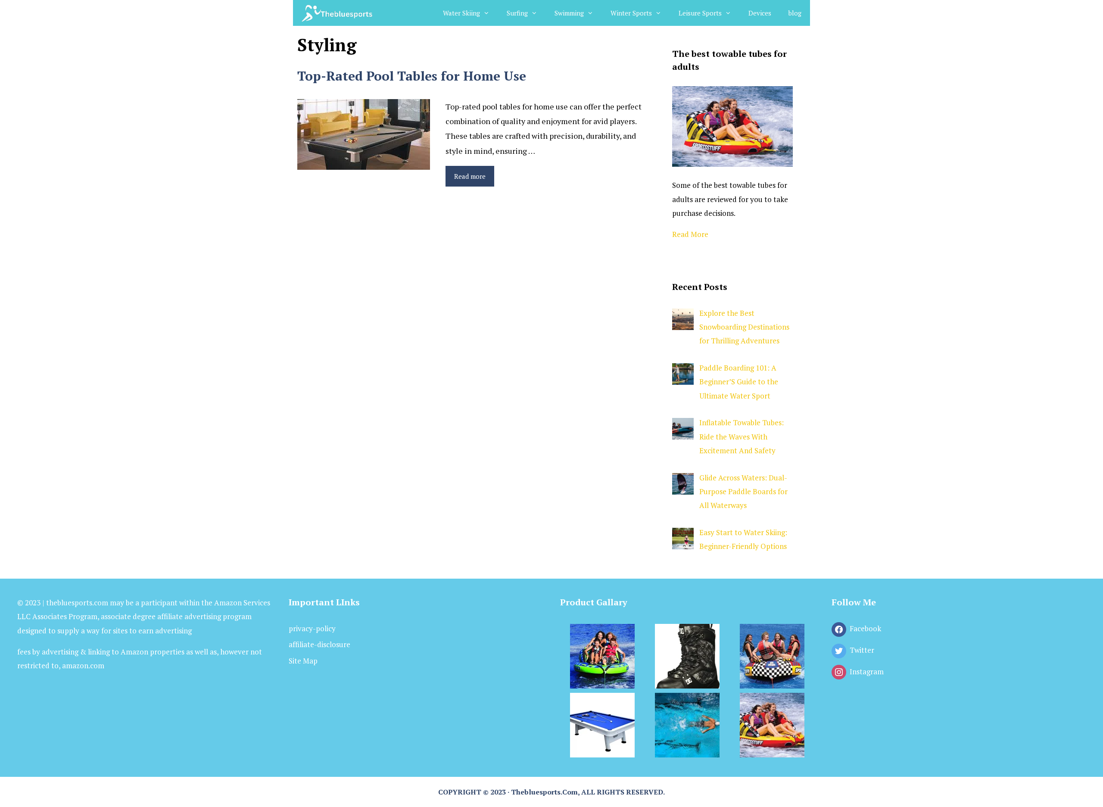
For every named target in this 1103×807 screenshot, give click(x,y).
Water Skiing (461, 13)
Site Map (303, 661)
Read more (470, 176)
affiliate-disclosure (319, 644)
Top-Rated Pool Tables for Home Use (411, 75)
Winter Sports (631, 13)
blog (794, 13)
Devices (759, 13)
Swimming (569, 13)
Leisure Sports (700, 13)
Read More (690, 234)
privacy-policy (312, 628)
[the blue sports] (338, 13)
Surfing (517, 13)
